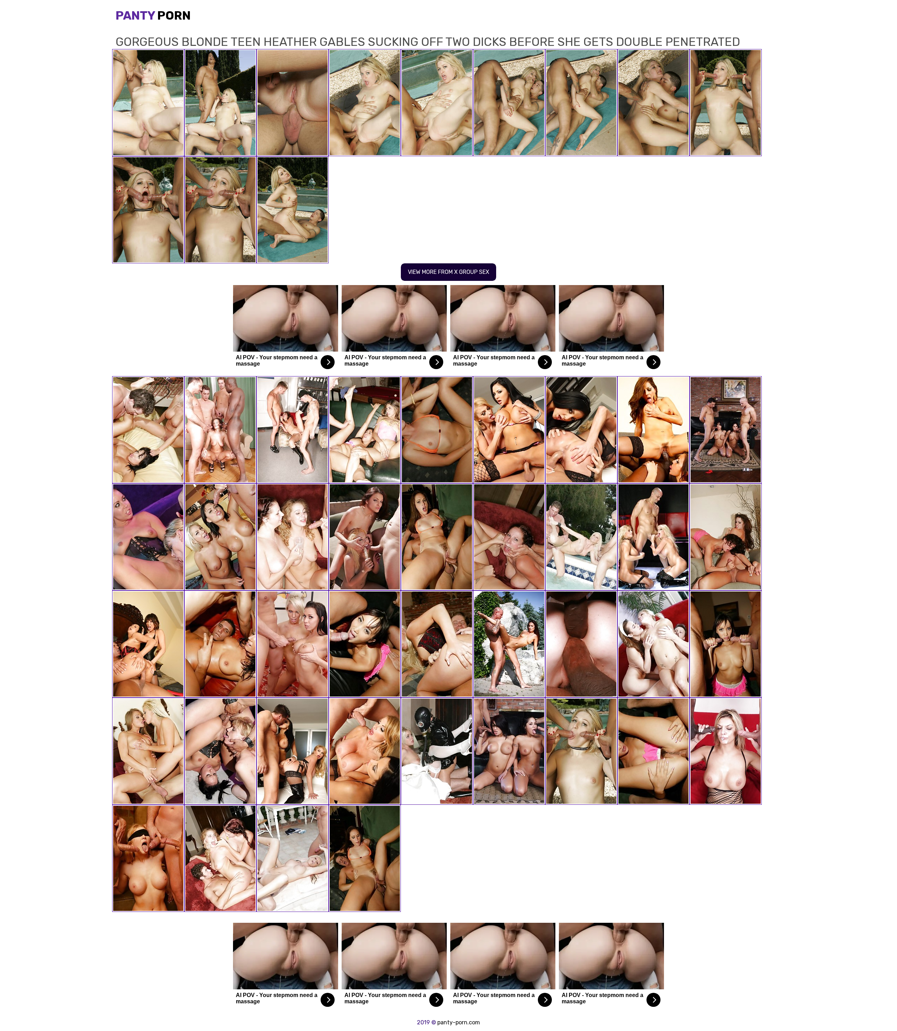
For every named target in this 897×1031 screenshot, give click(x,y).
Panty (153, 15)
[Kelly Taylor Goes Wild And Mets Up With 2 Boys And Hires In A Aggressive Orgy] (581, 536)
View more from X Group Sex (448, 272)
